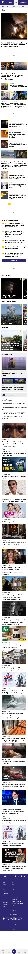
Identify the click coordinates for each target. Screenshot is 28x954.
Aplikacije (14, 905)
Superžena (5, 898)
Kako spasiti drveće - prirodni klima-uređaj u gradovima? (14, 404)
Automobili (5, 904)
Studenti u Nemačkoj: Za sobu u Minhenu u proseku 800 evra (14, 417)
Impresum (14, 899)
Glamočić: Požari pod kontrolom (7, 388)
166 (3, 247)
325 (3, 223)
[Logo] (3, 2)
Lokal (4, 906)
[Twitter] (18, 876)
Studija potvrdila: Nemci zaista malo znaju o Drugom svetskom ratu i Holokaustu (14, 413)
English (14, 887)
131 (3, 253)
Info (3, 371)
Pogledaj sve (14, 260)
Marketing (15, 897)
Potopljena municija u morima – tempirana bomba (14, 408)
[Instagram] (21, 876)
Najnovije (10, 2)
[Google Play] (8, 918)
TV (13, 884)
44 (25, 14)
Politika (3, 71)
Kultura (4, 895)
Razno (11, 172)
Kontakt (14, 910)
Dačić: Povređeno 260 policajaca (19, 388)
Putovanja (5, 893)
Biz (3, 887)
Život (4, 889)
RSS (13, 908)
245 (3, 240)
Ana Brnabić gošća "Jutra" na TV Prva (13, 374)
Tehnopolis (5, 902)
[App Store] (20, 918)
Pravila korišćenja (17, 901)
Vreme (14, 889)
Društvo (3, 160)
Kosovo (4, 341)
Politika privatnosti (17, 903)
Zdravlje (5, 891)
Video (13, 882)
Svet (15, 71)
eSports (5, 900)
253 (3, 231)
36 (16, 204)
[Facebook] (15, 876)
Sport (4, 884)
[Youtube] (24, 876)
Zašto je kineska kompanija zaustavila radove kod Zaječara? (13, 399)
